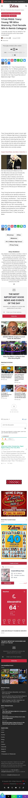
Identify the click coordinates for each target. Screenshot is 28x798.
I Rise (19, 235)
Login (25, 419)
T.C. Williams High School (14, 241)
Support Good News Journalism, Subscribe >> (14, 152)
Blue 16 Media (19, 783)
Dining (2, 739)
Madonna (14, 238)
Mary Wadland (6, 38)
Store (2, 742)
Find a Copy (14, 482)
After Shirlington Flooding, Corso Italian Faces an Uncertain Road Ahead (19, 377)
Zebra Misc (13, 16)
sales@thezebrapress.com (7, 771)
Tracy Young (14, 245)
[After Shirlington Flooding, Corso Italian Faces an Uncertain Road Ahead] (21, 369)
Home (3, 10)
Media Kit (3, 749)
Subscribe (3, 746)
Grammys (11, 235)
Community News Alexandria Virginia (15, 10)
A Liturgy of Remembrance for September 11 (6, 394)
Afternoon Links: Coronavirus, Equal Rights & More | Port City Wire (12, 446)
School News (5, 16)
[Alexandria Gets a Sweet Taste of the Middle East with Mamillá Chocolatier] (5, 681)
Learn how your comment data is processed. (13, 432)
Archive (3, 734)
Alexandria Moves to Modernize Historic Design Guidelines (7, 376)
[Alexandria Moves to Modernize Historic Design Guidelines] (7, 369)
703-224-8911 (14, 770)
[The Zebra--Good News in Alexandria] (14, 6)
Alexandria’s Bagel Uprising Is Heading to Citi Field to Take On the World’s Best (20, 395)
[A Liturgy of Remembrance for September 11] (7, 388)
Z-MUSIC (3, 751)
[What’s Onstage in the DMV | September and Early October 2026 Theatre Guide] (23, 671)
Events (3, 737)
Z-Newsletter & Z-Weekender (8, 754)
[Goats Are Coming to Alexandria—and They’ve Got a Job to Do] (5, 671)
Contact (3, 744)
